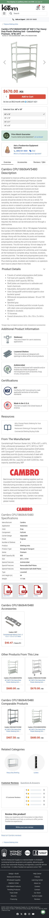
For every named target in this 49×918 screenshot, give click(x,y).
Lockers (36, 773)
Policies (37, 877)
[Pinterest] (25, 914)
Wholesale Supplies (13, 880)
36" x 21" (7, 122)
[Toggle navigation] (4, 13)
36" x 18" (7, 118)
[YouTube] (33, 914)
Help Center (37, 874)
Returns (13, 896)
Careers (37, 886)
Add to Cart (27, 96)
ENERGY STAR (14, 883)
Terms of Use (6, 910)
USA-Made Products (13, 886)
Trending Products (13, 889)
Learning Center (37, 880)
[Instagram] (29, 914)
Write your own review (24, 827)
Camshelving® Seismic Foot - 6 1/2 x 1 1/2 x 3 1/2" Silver (13, 635)
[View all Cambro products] (24, 509)
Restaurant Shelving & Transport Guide (28, 428)
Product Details (11, 269)
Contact (37, 889)
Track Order (14, 893)
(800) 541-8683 (21, 151)
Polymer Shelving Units (11, 24)
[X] (21, 914)
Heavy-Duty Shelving (13, 773)
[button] (38, 8)
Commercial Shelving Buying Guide (27, 431)
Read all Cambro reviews (11, 835)
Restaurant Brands (13, 877)
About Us (37, 883)
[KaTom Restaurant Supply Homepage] (10, 7)
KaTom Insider (37, 896)
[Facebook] (18, 914)
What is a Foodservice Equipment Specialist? (27, 154)
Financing (13, 899)
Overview (7, 162)
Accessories (22, 162)
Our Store (37, 893)
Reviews (37, 899)
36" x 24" (7, 125)
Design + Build (14, 874)
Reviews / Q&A (39, 162)
